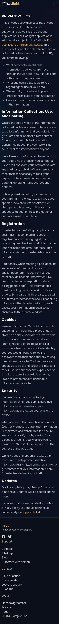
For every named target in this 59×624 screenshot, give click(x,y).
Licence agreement (14, 603)
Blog (5, 557)
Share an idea (10, 580)
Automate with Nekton (16, 562)
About (5, 612)
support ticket (31, 512)
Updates (7, 549)
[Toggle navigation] (54, 3)
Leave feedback (12, 584)
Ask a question (11, 576)
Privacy (6, 607)
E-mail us (7, 589)
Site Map (7, 553)
